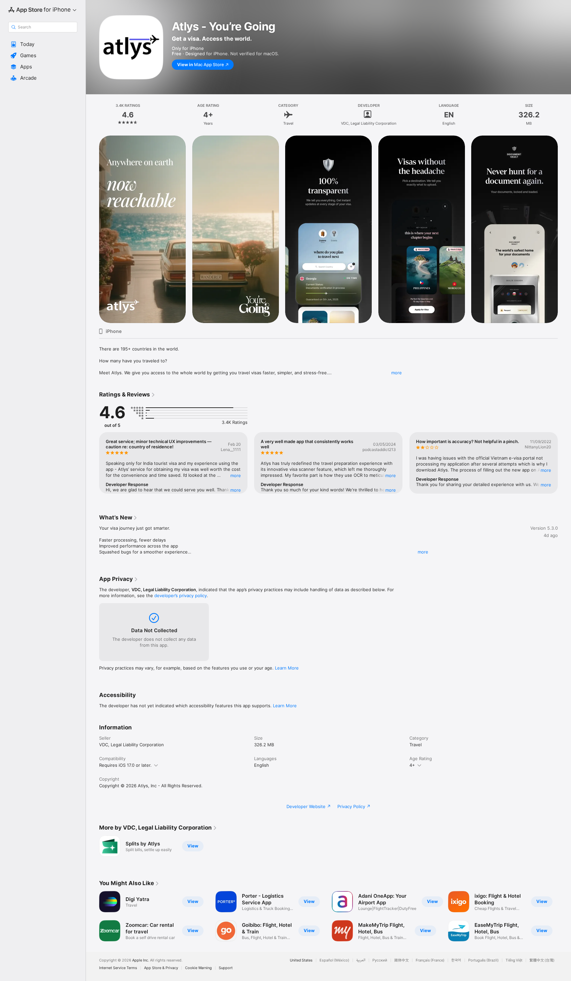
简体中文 (401, 960)
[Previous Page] (92, 229)
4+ (412, 765)
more (396, 372)
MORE (235, 475)
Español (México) (334, 960)
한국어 (456, 960)
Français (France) (430, 960)
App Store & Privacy (161, 968)
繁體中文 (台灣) (541, 960)
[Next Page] (564, 229)
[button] (43, 44)
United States (301, 960)
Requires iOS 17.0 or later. (125, 765)
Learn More (287, 668)
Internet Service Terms (118, 968)
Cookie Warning (198, 968)
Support (226, 968)
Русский (379, 960)
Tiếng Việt (514, 960)
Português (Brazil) (483, 960)
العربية (360, 960)
